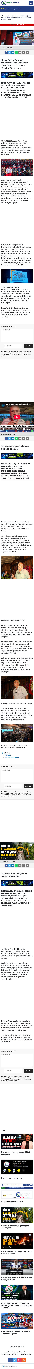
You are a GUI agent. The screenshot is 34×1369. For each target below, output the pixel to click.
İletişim (20, 1352)
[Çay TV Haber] (10, 3)
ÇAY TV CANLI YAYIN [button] (17, 25)
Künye (13, 1352)
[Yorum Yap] (27, 52)
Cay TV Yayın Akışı (26, 1354)
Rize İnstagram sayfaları (15, 9)
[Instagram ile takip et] (19, 1360)
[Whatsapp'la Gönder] (16, 52)
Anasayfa (6, 1352)
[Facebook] (6, 52)
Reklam (26, 1352)
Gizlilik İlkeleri (6, 1354)
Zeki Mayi (8, 755)
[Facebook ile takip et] (10, 1360)
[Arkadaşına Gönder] (19, 52)
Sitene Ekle (15, 1354)
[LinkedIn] (12, 52)
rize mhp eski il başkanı (12, 757)
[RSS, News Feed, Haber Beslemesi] (24, 1360)
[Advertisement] (17, 120)
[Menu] (30, 3)
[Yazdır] (23, 52)
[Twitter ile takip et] (15, 1360)
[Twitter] (9, 52)
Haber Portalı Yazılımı (10, 1366)
